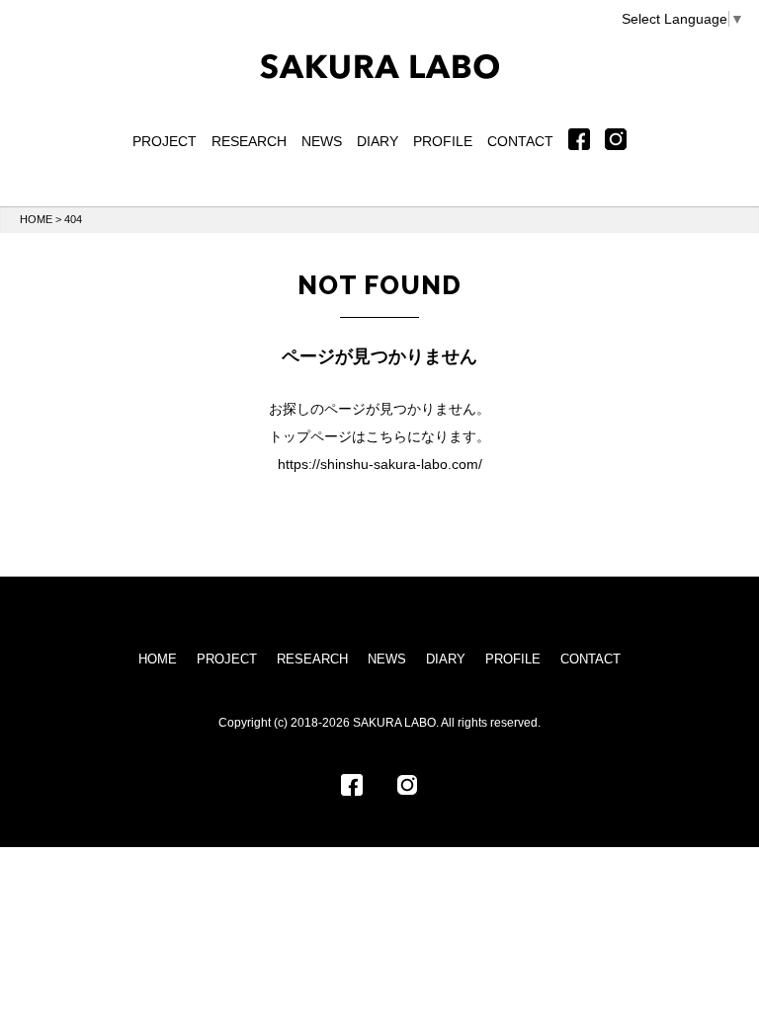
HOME (36, 219)
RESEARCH (249, 141)
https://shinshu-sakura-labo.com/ (380, 464)
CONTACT (520, 141)
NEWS (321, 141)
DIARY (377, 141)
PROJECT (164, 141)
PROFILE (442, 141)
